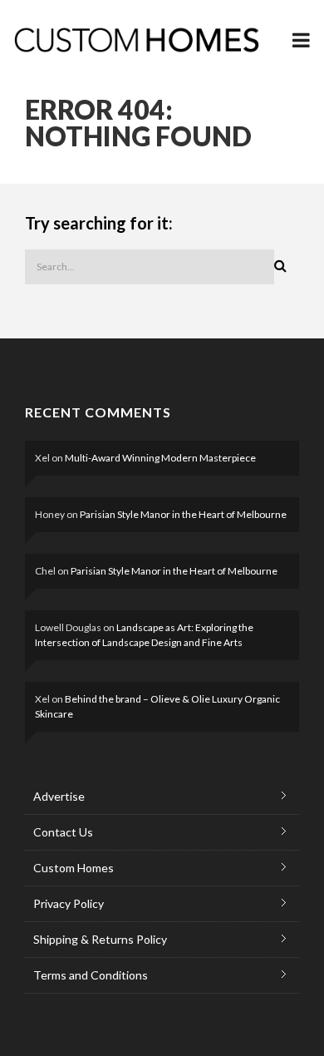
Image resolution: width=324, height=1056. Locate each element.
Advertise (59, 796)
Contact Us (63, 832)
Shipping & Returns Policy (100, 939)
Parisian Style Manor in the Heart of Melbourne (183, 514)
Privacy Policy (68, 903)
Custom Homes (73, 868)
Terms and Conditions (90, 975)
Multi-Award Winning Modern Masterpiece (160, 458)
